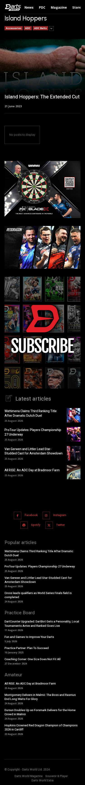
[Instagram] (46, 515)
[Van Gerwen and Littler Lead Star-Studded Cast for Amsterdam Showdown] (73, 453)
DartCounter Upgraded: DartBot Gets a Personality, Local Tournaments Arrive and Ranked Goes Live (42, 623)
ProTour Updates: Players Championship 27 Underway (33, 432)
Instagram (59, 515)
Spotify (35, 525)
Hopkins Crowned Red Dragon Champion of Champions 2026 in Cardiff (41, 727)
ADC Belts (40, 28)
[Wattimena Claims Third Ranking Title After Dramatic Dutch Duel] (73, 415)
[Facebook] (17, 515)
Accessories (13, 28)
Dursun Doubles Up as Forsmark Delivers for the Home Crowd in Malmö (40, 712)
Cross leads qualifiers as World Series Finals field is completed (38, 595)
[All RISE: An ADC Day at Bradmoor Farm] (73, 472)
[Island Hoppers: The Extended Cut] (42, 73)
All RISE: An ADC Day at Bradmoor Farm (32, 470)
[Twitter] (49, 525)
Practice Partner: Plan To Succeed (27, 648)
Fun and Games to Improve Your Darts (29, 637)
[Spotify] (24, 525)
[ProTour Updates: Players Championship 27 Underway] (73, 434)
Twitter (60, 525)
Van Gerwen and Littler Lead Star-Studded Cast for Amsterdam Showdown (34, 451)
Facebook (31, 515)
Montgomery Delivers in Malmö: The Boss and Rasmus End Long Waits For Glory (40, 697)
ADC (27, 28)
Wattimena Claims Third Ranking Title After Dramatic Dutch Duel (31, 413)
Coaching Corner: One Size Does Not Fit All (33, 659)
